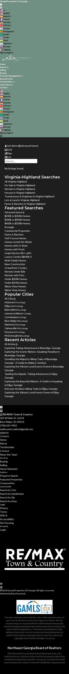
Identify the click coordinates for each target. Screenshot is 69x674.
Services (4, 458)
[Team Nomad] (34, 580)
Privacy (4, 508)
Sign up (3, 52)
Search (3, 67)
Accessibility (7, 519)
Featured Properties (11, 479)
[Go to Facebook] (1, 4)
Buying (3, 73)
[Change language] (2, 10)
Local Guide (5, 486)
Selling (3, 70)
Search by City (8, 490)
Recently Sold (6, 79)
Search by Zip (7, 497)
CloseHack (20, 593)
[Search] (6, 164)
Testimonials (7, 447)
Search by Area (8, 501)
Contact (3, 87)
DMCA (3, 515)
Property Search (9, 475)
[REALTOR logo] (1, 587)
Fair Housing (7, 522)
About (3, 443)
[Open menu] (1, 135)
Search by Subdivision (12, 493)
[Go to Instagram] (1, 7)
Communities (6, 81)
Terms (3, 511)
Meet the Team (8, 454)
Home (2, 64)
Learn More (5, 84)
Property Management (10, 76)
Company (4, 436)
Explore (3, 472)
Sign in (10, 52)
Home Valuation (9, 468)
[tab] (34, 149)
